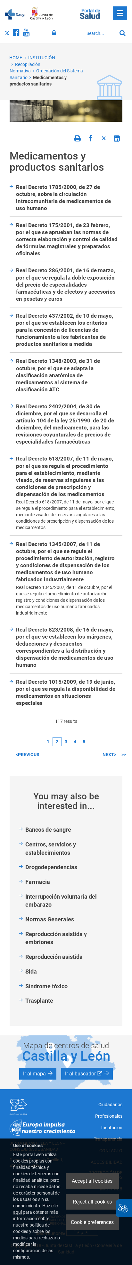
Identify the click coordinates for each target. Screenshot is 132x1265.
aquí (17, 1212)
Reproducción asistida (54, 956)
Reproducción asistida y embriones (56, 938)
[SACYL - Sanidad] (15, 13)
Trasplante (39, 1000)
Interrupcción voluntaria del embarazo (61, 900)
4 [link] (75, 741)
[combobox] (100, 33)
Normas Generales (49, 919)
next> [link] (109, 754)
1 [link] (48, 741)
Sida (31, 971)
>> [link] (123, 754)
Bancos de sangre (48, 829)
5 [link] (84, 741)
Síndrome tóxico (46, 986)
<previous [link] (27, 754)
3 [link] (66, 741)
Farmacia (37, 881)
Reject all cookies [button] (92, 1202)
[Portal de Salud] (90, 13)
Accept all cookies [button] (92, 1181)
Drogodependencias (51, 867)
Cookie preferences (92, 1222)
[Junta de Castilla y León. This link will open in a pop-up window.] (41, 13)
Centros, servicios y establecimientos (50, 848)
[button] (37, 1074)
